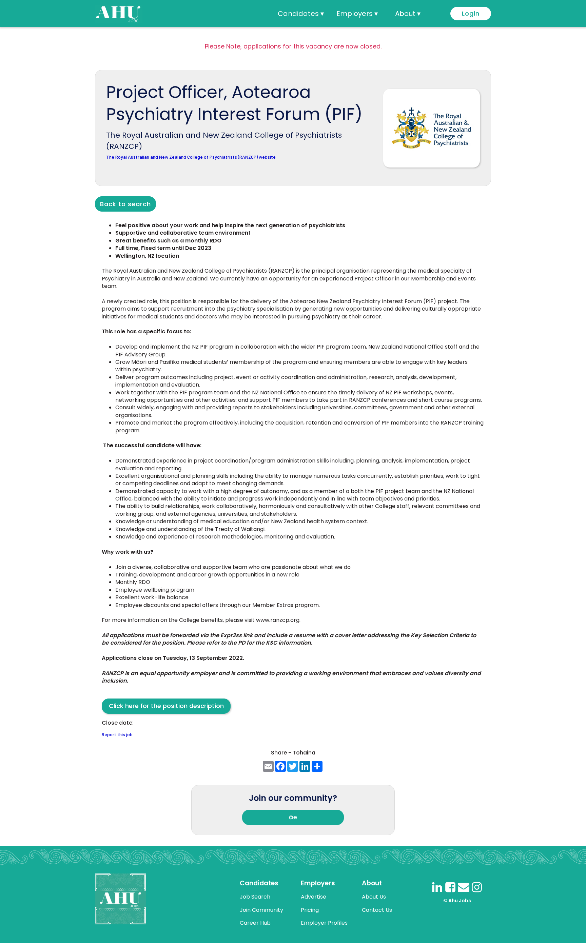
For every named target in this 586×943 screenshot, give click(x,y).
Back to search (125, 204)
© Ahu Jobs (457, 900)
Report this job (117, 734)
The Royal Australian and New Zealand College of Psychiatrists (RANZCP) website (191, 157)
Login (471, 13)
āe (293, 817)
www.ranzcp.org (277, 620)
